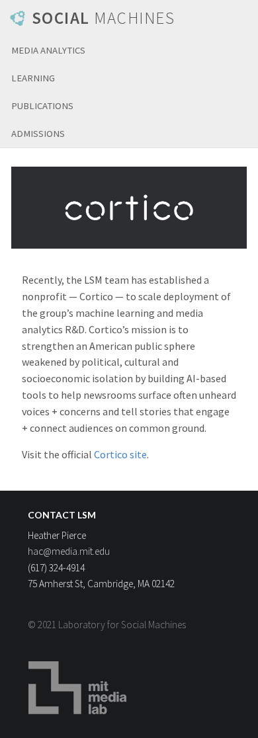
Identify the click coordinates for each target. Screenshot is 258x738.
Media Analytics (48, 50)
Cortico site (120, 454)
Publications (42, 106)
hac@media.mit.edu (69, 551)
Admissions (38, 134)
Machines (103, 17)
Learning (33, 78)
